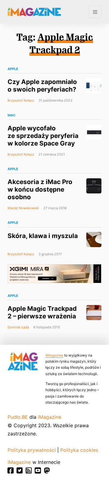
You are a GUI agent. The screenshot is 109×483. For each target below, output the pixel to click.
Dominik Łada (18, 327)
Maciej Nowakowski (23, 208)
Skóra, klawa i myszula (43, 236)
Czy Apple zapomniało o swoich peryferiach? (42, 85)
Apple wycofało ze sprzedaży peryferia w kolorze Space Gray (43, 135)
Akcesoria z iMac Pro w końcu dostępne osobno (40, 189)
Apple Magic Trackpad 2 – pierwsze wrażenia (42, 312)
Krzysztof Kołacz (21, 100)
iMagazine (54, 355)
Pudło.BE (18, 417)
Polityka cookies (79, 450)
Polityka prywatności (32, 450)
